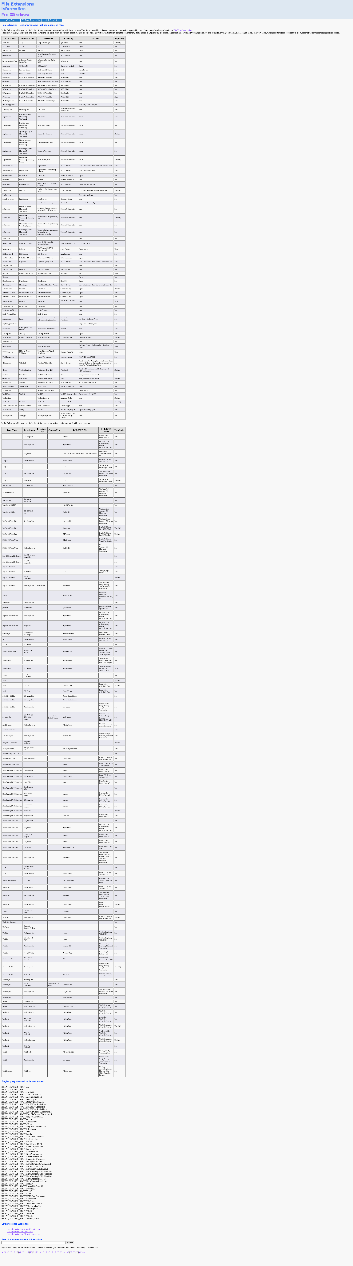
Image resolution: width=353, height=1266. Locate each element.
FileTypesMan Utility (31, 20)
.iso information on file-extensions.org (23, 1234)
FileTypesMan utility (183, 30)
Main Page (10, 20)
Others (82, 1252)
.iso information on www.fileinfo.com (23, 1229)
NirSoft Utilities (51, 20)
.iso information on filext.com (20, 1231)
